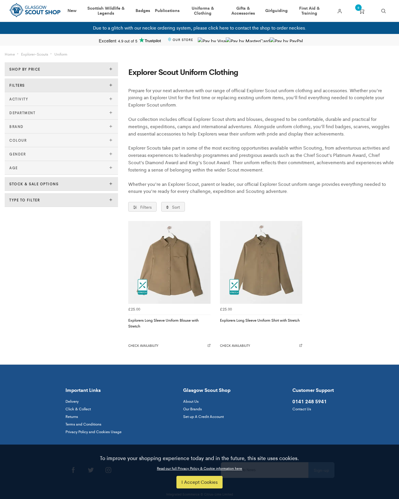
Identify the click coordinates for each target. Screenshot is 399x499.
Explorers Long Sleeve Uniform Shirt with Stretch (260, 320)
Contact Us (301, 408)
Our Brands (192, 408)
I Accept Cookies (199, 482)
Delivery (72, 401)
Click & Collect (78, 408)
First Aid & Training (309, 11)
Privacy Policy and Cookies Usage (93, 431)
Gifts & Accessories (243, 11)
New (72, 10)
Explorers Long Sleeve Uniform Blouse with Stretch (163, 323)
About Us (191, 401)
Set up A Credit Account (203, 416)
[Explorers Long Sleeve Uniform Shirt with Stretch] (261, 262)
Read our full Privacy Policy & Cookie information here (199, 468)
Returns (71, 416)
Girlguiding (276, 10)
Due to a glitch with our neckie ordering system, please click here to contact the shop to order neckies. (199, 27)
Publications (167, 10)
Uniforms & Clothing (203, 11)
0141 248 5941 (309, 401)
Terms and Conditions (83, 424)
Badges (143, 10)
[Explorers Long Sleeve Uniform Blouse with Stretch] (169, 262)
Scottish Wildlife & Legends (106, 11)
